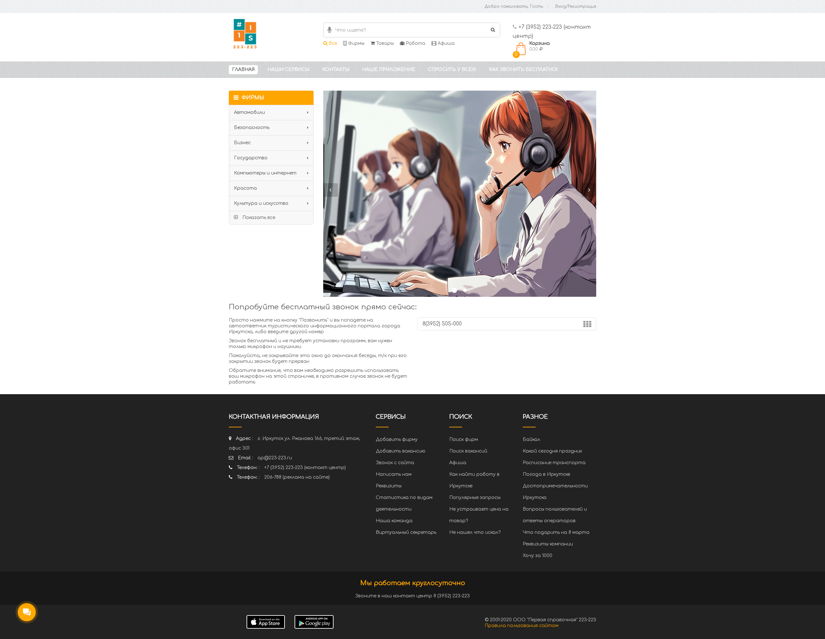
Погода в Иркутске (546, 474)
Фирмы (355, 43)
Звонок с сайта (395, 462)
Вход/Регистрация (575, 6)
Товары (384, 43)
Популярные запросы (474, 497)
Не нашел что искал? (474, 532)
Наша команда (394, 520)
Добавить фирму (397, 439)
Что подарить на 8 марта (556, 532)
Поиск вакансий (468, 451)
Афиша (445, 43)
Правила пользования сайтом (521, 625)
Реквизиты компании (548, 544)
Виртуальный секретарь (406, 532)
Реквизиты (389, 486)
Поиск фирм (463, 439)
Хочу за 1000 (537, 555)
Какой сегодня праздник (552, 451)
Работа (414, 43)
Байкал (531, 439)
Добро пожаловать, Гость (514, 6)
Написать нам (394, 474)
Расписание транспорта (554, 462)
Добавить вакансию (400, 451)
